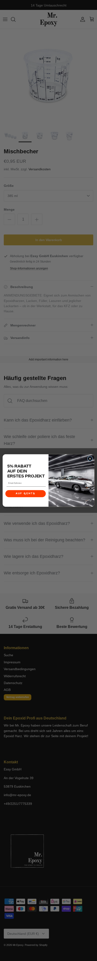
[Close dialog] (90, 458)
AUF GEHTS (26, 493)
